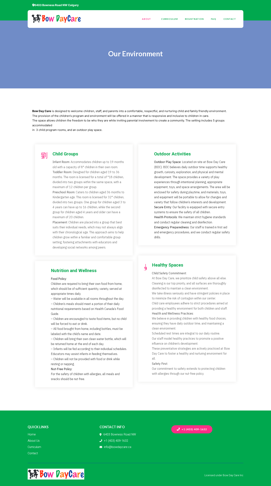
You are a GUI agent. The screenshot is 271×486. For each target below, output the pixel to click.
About (146, 19)
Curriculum (169, 19)
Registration (194, 19)
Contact (229, 19)
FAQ (213, 19)
